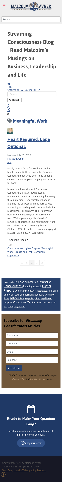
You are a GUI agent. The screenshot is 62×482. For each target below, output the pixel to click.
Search (15, 100)
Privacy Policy (18, 379)
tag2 (43, 298)
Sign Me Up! (14, 368)
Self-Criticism (17, 298)
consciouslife (9, 282)
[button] (31, 107)
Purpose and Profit (23, 251)
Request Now (33, 443)
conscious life (49, 302)
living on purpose (24, 281)
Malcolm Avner (15, 158)
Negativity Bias (32, 298)
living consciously (24, 290)
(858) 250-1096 (31, 466)
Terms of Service (37, 379)
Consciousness (15, 248)
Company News (16, 306)
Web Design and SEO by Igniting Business (24, 470)
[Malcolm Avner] (31, 6)
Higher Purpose (32, 248)
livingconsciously (41, 291)
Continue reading (18, 239)
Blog (9, 162)
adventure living (42, 294)
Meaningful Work (32, 286)
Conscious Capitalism (27, 302)
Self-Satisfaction (42, 281)
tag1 (5, 307)
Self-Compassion (24, 294)
